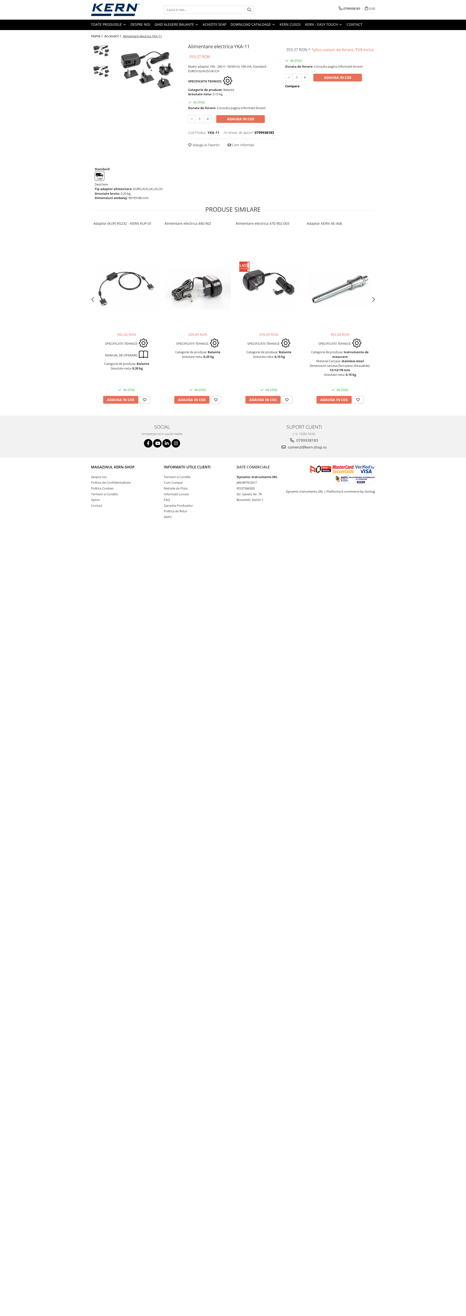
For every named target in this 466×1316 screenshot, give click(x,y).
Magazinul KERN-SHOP (112, 467)
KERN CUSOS (290, 24)
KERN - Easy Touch (322, 24)
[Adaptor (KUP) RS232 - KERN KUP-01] (126, 288)
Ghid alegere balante (175, 24)
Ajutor (95, 500)
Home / (97, 36)
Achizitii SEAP (214, 24)
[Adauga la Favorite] (144, 400)
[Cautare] (249, 10)
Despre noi (140, 24)
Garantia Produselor (178, 505)
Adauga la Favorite (205, 145)
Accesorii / (113, 36)
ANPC (168, 517)
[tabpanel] (147, 67)
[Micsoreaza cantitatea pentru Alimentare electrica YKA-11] (191, 119)
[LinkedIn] (166, 443)
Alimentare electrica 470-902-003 (262, 223)
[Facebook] (148, 443)
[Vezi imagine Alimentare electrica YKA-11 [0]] (101, 50)
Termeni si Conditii (104, 494)
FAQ (167, 500)
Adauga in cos (240, 119)
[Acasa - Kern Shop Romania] (115, 10)
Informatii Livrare (176, 494)
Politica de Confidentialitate (111, 482)
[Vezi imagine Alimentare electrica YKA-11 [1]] (101, 70)
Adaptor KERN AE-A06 (324, 223)
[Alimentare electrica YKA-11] (147, 67)
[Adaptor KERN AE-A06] (340, 289)
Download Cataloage (251, 24)
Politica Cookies (102, 488)
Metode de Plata (176, 488)
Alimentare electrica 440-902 (188, 223)
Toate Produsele (107, 24)
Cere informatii (242, 145)
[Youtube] (157, 443)
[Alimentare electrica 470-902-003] (269, 286)
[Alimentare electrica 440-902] (198, 288)
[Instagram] (176, 443)
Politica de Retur (175, 511)
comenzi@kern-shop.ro (307, 447)
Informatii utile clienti (187, 467)
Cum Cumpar (173, 482)
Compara (292, 86)
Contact (354, 24)
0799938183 (306, 440)
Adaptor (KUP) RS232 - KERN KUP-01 (122, 223)
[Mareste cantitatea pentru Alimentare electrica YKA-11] (207, 119)
